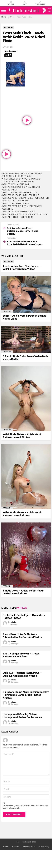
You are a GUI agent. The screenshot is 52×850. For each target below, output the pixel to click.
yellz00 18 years (12, 195)
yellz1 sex (41, 214)
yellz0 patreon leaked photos (20, 192)
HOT (25, 4)
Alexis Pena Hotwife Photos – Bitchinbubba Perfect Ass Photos (22, 636)
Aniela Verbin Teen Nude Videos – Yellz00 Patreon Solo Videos (22, 268)
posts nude (25, 176)
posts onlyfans (31, 179)
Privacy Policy (43, 847)
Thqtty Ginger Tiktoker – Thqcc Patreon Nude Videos (21, 655)
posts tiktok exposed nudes (19, 181)
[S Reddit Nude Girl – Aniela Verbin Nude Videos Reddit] (26, 339)
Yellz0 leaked (33, 187)
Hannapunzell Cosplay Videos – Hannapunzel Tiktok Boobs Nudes (22, 716)
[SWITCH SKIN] (44, 10)
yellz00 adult (31, 195)
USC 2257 (15, 847)
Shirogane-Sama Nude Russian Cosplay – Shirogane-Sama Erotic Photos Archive (26, 694)
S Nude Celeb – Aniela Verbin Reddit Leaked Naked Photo (23, 592)
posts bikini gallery (14, 173)
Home (5, 847)
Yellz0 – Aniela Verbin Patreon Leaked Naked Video (24, 317)
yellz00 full (42, 198)
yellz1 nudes (25, 214)
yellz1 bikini (35, 206)
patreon (8, 262)
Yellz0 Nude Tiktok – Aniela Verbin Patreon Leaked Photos (22, 436)
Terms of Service (28, 847)
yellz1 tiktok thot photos (18, 217)
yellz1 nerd (9, 214)
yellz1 (8, 55)
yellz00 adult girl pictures (18, 198)
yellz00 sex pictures (14, 206)
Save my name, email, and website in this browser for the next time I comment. (25, 807)
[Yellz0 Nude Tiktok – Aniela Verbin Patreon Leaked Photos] (26, 398)
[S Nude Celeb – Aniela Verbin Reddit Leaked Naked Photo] (26, 555)
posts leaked (35, 173)
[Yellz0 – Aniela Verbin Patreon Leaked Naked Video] (26, 294)
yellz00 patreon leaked (16, 203)
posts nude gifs (11, 179)
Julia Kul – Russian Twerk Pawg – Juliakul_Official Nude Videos (22, 674)
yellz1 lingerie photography (19, 212)
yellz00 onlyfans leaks (15, 201)
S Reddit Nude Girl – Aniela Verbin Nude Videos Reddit (25, 358)
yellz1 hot (9, 209)
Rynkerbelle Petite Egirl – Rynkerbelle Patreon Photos (24, 616)
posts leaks (10, 176)
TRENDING (40, 4)
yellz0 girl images (13, 187)
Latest (10, 4)
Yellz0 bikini (9, 184)
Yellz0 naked (10, 190)
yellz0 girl (25, 184)
